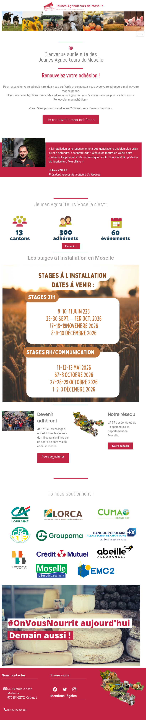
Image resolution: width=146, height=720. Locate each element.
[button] (71, 119)
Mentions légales (63, 696)
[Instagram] (74, 689)
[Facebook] (54, 689)
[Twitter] (64, 689)
